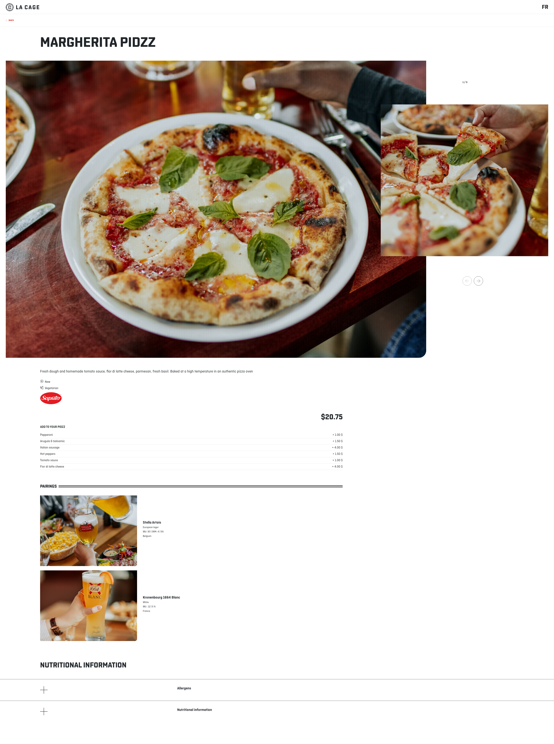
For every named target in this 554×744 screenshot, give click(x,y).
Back (11, 20)
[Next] (478, 281)
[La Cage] (22, 7)
